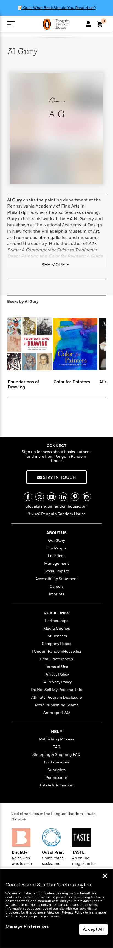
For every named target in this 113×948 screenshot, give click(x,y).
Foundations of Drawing (23, 384)
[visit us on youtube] (51, 496)
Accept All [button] (93, 929)
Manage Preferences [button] (27, 926)
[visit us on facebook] (28, 496)
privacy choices (46, 916)
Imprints (56, 594)
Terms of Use (56, 666)
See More (53, 265)
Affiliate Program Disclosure (56, 697)
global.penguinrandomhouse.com (56, 506)
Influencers (56, 636)
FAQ (57, 747)
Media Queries (56, 628)
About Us (56, 532)
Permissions (57, 777)
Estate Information (57, 785)
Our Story (56, 540)
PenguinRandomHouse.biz (56, 651)
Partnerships (56, 620)
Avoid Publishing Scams (56, 705)
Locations (57, 555)
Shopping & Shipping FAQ (56, 754)
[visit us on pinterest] (75, 496)
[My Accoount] (88, 24)
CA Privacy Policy (56, 682)
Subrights (56, 770)
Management (56, 563)
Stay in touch (59, 477)
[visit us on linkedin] (63, 496)
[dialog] (56, 908)
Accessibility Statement (56, 578)
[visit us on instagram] (87, 496)
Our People (56, 548)
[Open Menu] (11, 24)
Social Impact (56, 571)
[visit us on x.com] (39, 496)
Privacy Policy (56, 674)
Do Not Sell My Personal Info (56, 689)
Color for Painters (71, 382)
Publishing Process (56, 739)
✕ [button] (104, 876)
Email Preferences (56, 659)
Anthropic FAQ (56, 712)
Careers (57, 586)
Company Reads (56, 643)
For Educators (56, 762)
